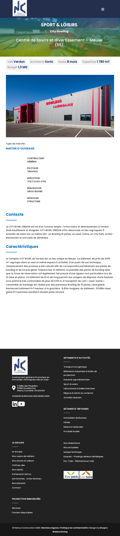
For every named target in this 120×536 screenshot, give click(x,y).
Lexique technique (73, 452)
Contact (16, 487)
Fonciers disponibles (22, 512)
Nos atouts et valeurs (23, 460)
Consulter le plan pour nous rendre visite (31, 396)
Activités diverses (72, 397)
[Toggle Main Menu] (60, 7)
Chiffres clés (18, 465)
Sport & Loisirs (71, 384)
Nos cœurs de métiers (23, 456)
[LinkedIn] (15, 405)
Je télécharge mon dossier (62, 332)
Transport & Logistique (75, 366)
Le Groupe (17, 451)
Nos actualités (71, 447)
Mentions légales (50, 528)
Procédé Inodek (72, 431)
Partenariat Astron (21, 474)
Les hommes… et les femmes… (27, 478)
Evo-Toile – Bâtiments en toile (79, 461)
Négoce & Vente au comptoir (78, 393)
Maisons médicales (73, 427)
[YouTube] (21, 405)
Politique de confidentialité (74, 528)
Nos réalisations (72, 443)
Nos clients (17, 469)
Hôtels (67, 422)
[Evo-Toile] (86, 478)
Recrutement (18, 483)
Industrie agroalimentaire (77, 379)
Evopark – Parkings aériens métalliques (83, 456)
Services (16, 508)
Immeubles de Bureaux (75, 418)
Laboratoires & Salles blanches (79, 388)
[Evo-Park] (71, 478)
